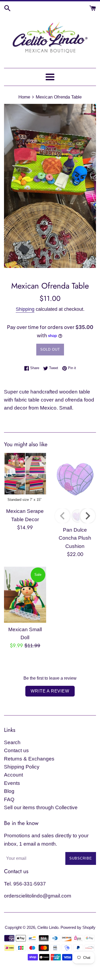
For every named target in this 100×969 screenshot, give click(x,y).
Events (12, 783)
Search (12, 742)
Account (13, 775)
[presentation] (87, 515)
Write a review (50, 691)
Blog (9, 791)
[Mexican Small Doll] (25, 595)
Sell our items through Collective (41, 807)
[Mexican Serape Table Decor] (25, 473)
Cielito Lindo (47, 927)
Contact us (16, 750)
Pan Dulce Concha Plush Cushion (75, 538)
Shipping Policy (21, 767)
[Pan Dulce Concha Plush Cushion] (75, 479)
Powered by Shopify (78, 927)
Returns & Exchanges (29, 759)
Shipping (25, 309)
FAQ (9, 799)
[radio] (24, 499)
